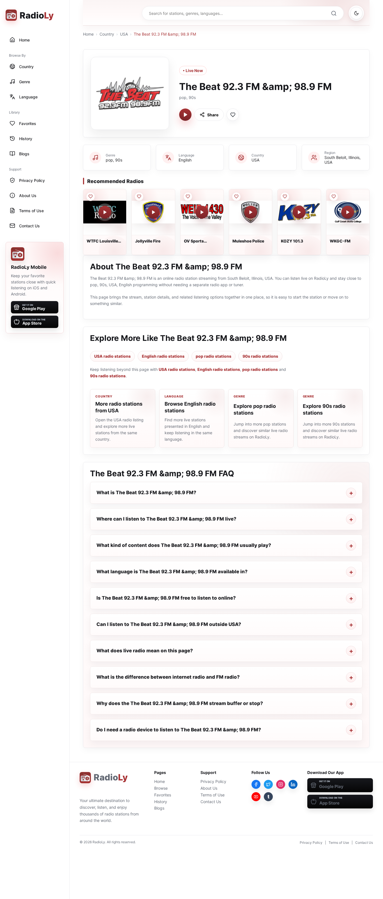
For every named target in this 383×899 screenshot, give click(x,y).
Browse (161, 788)
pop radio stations (213, 356)
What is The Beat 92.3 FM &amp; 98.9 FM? (146, 492)
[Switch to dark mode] (356, 13)
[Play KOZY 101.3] (299, 212)
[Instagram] (280, 784)
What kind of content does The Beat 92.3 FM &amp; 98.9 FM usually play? (183, 545)
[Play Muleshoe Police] (250, 212)
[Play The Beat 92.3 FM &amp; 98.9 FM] (185, 114)
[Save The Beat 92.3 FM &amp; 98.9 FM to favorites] (233, 114)
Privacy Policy (213, 781)
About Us (208, 788)
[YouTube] (256, 796)
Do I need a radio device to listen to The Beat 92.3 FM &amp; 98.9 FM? (178, 729)
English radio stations (163, 356)
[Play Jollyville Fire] (153, 212)
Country (107, 34)
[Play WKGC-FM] (347, 212)
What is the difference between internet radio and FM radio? (168, 677)
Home (88, 34)
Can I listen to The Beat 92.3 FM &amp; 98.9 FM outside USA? (168, 624)
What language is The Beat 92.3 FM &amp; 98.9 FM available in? (172, 571)
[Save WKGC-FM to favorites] (333, 196)
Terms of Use (212, 794)
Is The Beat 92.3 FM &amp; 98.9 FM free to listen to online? (166, 598)
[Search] (333, 13)
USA (124, 34)
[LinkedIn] (293, 784)
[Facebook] (256, 784)
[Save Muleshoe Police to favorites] (236, 196)
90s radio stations (260, 356)
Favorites (162, 794)
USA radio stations (112, 356)
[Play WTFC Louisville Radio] (104, 212)
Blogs (159, 808)
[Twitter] (268, 784)
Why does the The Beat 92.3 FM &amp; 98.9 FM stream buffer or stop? (179, 703)
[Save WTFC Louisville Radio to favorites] (90, 196)
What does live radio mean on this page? (144, 650)
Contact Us (210, 801)
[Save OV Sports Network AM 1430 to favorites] (187, 196)
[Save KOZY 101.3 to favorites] (284, 196)
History (160, 801)
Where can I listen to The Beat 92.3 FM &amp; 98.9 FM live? (166, 519)
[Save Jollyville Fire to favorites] (139, 196)
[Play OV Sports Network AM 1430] (201, 212)
